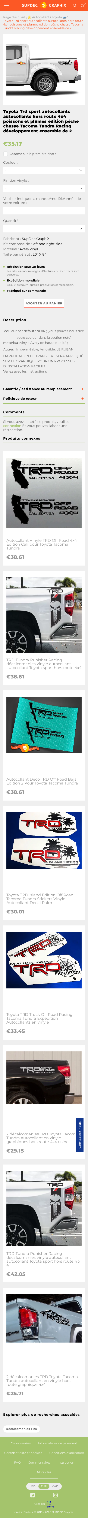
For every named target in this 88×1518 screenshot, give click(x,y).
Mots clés (44, 1472)
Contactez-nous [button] (80, 1134)
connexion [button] (12, 426)
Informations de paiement (57, 1443)
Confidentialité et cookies (23, 1453)
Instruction (66, 1462)
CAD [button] (55, 1486)
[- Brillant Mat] (44, 188)
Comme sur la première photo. (33, 154)
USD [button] (32, 1486)
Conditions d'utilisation (66, 1453)
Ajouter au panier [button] (44, 303)
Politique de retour (20, 399)
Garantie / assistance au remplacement (37, 389)
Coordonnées (21, 1443)
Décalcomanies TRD (21, 1429)
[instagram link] (55, 1495)
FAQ (17, 1462)
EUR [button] (44, 1486)
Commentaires (39, 1462)
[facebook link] (32, 1495)
